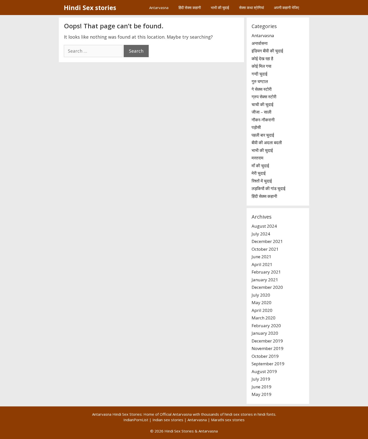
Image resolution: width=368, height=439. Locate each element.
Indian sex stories (167, 419)
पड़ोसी (256, 127)
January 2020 (265, 333)
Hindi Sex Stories (179, 430)
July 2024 (261, 234)
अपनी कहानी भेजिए (286, 7)
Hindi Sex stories (90, 7)
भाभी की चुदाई (220, 7)
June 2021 (261, 256)
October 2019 (265, 356)
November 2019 (267, 348)
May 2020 (261, 302)
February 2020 (266, 325)
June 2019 (261, 387)
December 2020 (267, 287)
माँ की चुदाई (260, 165)
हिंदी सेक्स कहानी (189, 7)
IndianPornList (135, 419)
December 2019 (267, 341)
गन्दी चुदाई (259, 74)
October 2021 (265, 249)
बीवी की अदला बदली (267, 142)
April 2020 (262, 310)
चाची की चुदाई (262, 104)
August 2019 (264, 371)
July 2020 (261, 295)
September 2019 (268, 364)
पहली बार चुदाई (263, 135)
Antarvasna (158, 7)
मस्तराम (257, 158)
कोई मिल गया (261, 66)
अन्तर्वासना (260, 43)
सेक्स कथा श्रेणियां (251, 7)
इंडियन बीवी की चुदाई (267, 51)
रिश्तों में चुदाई (262, 181)
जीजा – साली (261, 112)
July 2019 (261, 379)
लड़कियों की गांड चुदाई (268, 188)
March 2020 (263, 318)
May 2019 (261, 394)
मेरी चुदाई (259, 173)
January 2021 (265, 280)
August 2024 (264, 226)
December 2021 (267, 241)
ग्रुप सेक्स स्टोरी (264, 97)
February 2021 (266, 272)
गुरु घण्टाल (260, 81)
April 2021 (262, 264)
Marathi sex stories (228, 419)
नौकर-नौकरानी (263, 120)
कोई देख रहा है (262, 58)
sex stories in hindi (249, 414)
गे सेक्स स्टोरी (262, 89)
